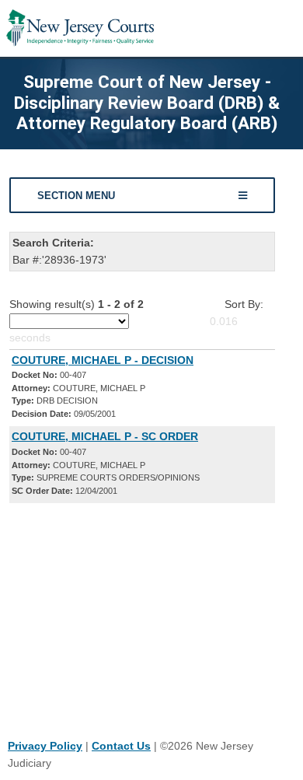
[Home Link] (80, 28)
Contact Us (121, 746)
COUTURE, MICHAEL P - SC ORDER (105, 436)
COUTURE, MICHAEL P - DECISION (102, 360)
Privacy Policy (45, 746)
